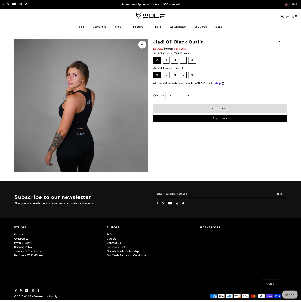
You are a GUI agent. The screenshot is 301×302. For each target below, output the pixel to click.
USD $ (294, 4)
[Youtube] (13, 4)
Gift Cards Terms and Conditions (126, 255)
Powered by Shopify (45, 296)
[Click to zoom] (142, 45)
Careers (111, 238)
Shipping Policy (23, 247)
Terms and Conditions (27, 251)
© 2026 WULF (23, 296)
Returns (19, 234)
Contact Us (114, 243)
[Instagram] (20, 4)
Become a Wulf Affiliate (28, 255)
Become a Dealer (117, 247)
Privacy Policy (22, 243)
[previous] (280, 41)
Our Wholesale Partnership (123, 251)
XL (192, 59)
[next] (285, 41)
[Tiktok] (25, 4)
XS (157, 59)
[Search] (282, 16)
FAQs (110, 234)
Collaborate (21, 238)
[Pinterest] (7, 4)
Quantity (158, 95)
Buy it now (220, 118)
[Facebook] (3, 4)
